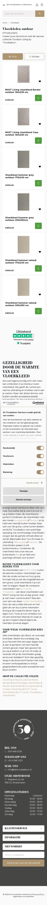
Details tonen (33, 483)
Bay (17, 554)
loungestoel (20, 520)
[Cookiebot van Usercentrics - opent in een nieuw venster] (33, 403)
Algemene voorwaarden (23, 896)
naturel (33, 542)
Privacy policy (37, 894)
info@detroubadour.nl (20, 769)
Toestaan (23, 491)
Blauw (17, 542)
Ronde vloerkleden (13, 686)
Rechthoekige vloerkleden (26, 683)
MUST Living (30, 570)
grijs (24, 542)
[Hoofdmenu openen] (4, 5)
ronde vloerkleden (32, 601)
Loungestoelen (33, 686)
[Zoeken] (39, 13)
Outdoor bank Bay (12, 689)
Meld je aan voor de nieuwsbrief (23, 863)
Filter (14, 56)
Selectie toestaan (23, 499)
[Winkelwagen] (41, 4)
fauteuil (34, 520)
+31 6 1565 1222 (15, 760)
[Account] (36, 4)
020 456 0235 (14, 751)
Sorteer (36, 56)
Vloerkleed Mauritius (14, 680)
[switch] (40, 456)
